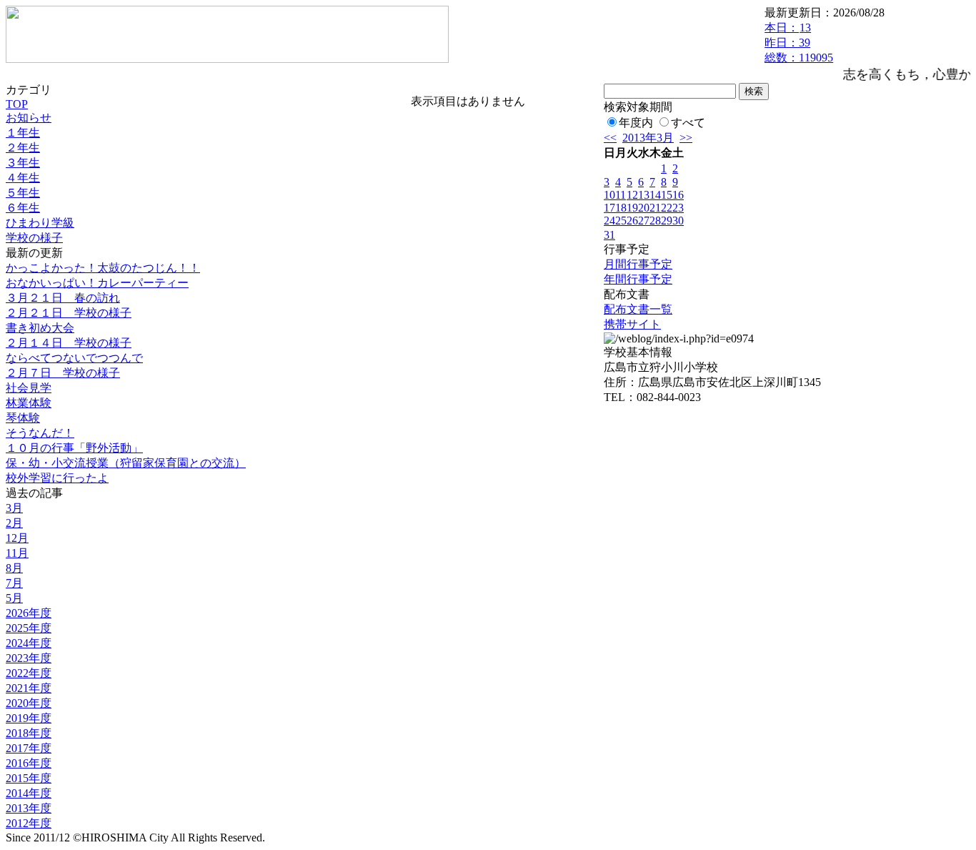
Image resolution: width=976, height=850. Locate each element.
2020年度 (28, 703)
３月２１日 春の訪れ (63, 298)
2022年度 (28, 673)
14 (655, 195)
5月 (14, 598)
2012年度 (28, 823)
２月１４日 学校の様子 (68, 343)
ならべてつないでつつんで (74, 358)
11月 (17, 553)
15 (666, 195)
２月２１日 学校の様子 (68, 313)
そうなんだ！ (40, 433)
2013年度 (28, 808)
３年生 (23, 163)
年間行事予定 (638, 279)
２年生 (23, 148)
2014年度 (28, 793)
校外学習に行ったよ (57, 478)
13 (643, 195)
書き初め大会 (40, 328)
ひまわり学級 (40, 223)
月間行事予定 (638, 264)
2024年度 (28, 643)
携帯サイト (632, 324)
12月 (17, 538)
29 (666, 220)
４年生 (23, 178)
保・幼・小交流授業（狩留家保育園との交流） (126, 463)
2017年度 (28, 748)
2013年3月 (648, 138)
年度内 (636, 123)
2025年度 (28, 628)
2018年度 (28, 733)
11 (620, 195)
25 (621, 220)
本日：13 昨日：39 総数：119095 (799, 42)
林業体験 (28, 403)
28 (655, 220)
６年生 (23, 208)
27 (643, 220)
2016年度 (28, 763)
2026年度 (28, 613)
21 (655, 208)
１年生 (23, 133)
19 (632, 208)
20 (643, 208)
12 (632, 195)
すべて (688, 123)
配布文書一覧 (638, 309)
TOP (17, 104)
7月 (14, 583)
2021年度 (28, 688)
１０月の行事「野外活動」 (74, 448)
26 (632, 220)
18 (621, 208)
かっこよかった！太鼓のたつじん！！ (103, 268)
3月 (14, 508)
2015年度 (28, 778)
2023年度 (28, 658)
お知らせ (28, 118)
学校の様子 (34, 238)
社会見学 (28, 388)
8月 (14, 568)
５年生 (23, 193)
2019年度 (28, 718)
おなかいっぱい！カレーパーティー (97, 283)
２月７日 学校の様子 (63, 373)
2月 (14, 523)
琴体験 (23, 418)
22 (666, 208)
